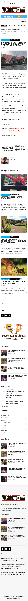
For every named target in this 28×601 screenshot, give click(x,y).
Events (3, 420)
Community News (5, 40)
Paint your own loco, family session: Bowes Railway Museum (15, 402)
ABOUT (13, 1)
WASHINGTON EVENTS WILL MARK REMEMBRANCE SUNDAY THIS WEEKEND (16, 360)
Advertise (22, 1)
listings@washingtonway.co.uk (9, 568)
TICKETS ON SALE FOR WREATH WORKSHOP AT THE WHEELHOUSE (16, 367)
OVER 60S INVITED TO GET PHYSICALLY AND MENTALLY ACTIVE (17, 477)
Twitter (12, 3)
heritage (3, 425)
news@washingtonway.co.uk (9, 560)
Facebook (10, 3)
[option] (18, 25)
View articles (13, 159)
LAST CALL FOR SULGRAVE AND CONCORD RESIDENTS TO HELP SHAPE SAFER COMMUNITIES (13, 241)
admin (3, 47)
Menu (24, 21)
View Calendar (4, 406)
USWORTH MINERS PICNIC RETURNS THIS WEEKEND (12, 198)
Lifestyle (3, 427)
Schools (3, 432)
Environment (4, 417)
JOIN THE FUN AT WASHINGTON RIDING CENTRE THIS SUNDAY (13, 282)
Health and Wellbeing (7, 422)
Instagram (14, 3)
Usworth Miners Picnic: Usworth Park (15, 391)
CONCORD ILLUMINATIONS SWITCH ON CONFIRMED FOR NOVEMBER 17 (17, 376)
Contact (17, 1)
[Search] (25, 303)
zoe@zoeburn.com (19, 574)
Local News (4, 430)
